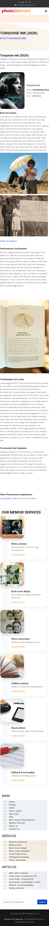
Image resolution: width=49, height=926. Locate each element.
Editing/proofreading (19, 857)
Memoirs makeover (18, 842)
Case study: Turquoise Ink (21, 879)
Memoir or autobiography (21, 885)
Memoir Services (17, 823)
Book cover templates (19, 851)
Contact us (14, 829)
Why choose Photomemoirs (22, 820)
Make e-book (15, 845)
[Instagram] (26, 2)
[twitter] (23, 2)
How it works (15, 811)
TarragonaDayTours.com (34, 919)
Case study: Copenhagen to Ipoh (24, 882)
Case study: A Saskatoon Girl (23, 876)
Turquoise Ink (33, 85)
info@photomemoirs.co (25, 5)
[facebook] (19, 2)
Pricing (12, 805)
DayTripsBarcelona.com (24, 922)
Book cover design (18, 848)
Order (11, 808)
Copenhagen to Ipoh (8, 498)
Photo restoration (17, 860)
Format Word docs (18, 854)
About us (13, 826)
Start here (14, 814)
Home (12, 802)
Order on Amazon (8, 241)
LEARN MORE (18, 554)
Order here (36, 96)
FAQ (11, 817)
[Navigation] (46, 11)
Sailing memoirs (16, 888)
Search (42, 902)
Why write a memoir (18, 873)
